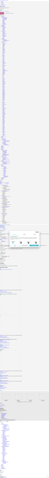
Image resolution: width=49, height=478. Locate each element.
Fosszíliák (4, 451)
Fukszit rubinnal (4, 65)
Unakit (3, 132)
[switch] (21, 242)
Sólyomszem (4, 117)
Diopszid (4, 60)
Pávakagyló (4, 102)
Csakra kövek (4, 138)
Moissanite (4, 95)
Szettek (3, 30)
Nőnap (2, 165)
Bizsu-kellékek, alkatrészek (6, 222)
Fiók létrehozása (3, 6)
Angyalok (4, 32)
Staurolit (3, 118)
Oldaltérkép (2, 417)
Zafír (3, 135)
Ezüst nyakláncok (5, 185)
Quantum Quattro (4, 108)
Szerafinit (4, 121)
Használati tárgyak (5, 33)
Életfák (3, 20)
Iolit (3, 75)
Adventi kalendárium (5, 17)
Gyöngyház (4, 69)
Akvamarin (4, 44)
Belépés (1, 10)
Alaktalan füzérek (4, 39)
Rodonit (3, 110)
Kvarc (3, 85)
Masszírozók (4, 209)
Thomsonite (4, 127)
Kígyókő (4, 81)
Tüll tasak (4, 24)
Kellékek (2, 156)
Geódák (3, 21)
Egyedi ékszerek (5, 191)
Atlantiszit (4, 50)
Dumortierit (4, 62)
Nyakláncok (4, 194)
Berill (3, 54)
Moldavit (2, 164)
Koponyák (4, 219)
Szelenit (3, 120)
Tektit (3, 126)
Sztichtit (3, 123)
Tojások (3, 220)
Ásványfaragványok (3, 31)
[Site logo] (3, 13)
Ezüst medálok (4, 427)
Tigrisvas (4, 129)
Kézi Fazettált (5, 152)
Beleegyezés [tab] (14, 234)
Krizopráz (4, 84)
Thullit (3, 128)
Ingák (3, 34)
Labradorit (4, 86)
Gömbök (4, 455)
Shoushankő (4, 114)
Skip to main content (6, 0)
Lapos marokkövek (5, 162)
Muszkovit (4, 97)
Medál (4, 169)
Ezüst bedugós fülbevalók (7, 189)
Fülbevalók (4, 27)
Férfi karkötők (4, 153)
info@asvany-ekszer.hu (2, 405)
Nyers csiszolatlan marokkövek (6, 163)
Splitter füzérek (4, 41)
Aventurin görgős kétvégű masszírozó (4, 383)
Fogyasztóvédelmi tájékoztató (4, 418)
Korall (3, 82)
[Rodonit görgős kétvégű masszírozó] (4, 375)
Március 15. (2, 160)
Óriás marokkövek (5, 205)
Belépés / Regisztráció (3, 468)
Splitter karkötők (4, 155)
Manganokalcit (4, 93)
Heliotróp (4, 71)
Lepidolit (4, 89)
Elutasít (15, 245)
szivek (3, 37)
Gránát (3, 68)
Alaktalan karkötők (5, 199)
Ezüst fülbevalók (5, 188)
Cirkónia (3, 57)
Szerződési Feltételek (3, 414)
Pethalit (3, 103)
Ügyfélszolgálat (3, 415)
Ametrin (3, 46)
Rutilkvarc (4, 112)
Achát (3, 42)
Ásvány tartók (4, 157)
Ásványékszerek (3, 26)
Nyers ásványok (4, 452)
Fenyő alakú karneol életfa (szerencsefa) (4, 337)
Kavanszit (4, 79)
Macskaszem (4, 90)
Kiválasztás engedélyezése (24, 245)
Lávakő (3, 88)
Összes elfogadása (34, 245)
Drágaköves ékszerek (5, 168)
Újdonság (2, 178)
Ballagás (2, 136)
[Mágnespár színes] (10, 370)
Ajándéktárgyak (4, 166)
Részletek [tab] (24, 234)
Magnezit (4, 91)
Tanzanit (3, 125)
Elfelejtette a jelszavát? (2, 11)
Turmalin (4, 131)
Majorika (4, 92)
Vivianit (3, 133)
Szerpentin (4, 122)
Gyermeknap (2, 147)
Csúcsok (5, 175)
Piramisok (4, 36)
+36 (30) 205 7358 (2, 404)
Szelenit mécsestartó (2, 388)
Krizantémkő (4, 83)
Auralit (3, 51)
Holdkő (3, 74)
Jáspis (3, 76)
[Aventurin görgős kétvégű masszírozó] (4, 380)
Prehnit (3, 107)
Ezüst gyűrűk (4, 190)
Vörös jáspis (4, 134)
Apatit (3, 47)
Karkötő (5, 172)
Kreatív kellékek (4, 159)
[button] (1, 340)
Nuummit (4, 99)
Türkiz (3, 130)
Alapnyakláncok (4, 461)
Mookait (3, 96)
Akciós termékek (3, 25)
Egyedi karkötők (4, 151)
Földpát (2, 145)
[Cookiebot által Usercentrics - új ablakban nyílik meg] (36, 232)
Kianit (3, 80)
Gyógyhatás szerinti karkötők (6, 154)
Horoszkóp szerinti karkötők (6, 202)
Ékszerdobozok (4, 449)
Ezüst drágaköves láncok (6, 426)
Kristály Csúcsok (4, 35)
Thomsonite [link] (1, 245)
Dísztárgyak (4, 215)
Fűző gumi (4, 158)
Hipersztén (4, 73)
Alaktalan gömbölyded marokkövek (6, 161)
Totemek (3, 38)
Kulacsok (4, 22)
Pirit (3, 105)
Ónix (3, 100)
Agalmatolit (2, 16)
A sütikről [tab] (34, 234)
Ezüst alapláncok (6, 144)
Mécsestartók (4, 23)
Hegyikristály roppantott (5, 70)
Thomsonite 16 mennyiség (3, 236)
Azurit (3, 53)
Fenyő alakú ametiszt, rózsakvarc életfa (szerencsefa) (6, 292)
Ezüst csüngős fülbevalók (6, 141)
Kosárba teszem (4, 237)
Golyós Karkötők (5, 198)
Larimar (3, 87)
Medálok (4, 29)
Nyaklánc (5, 173)
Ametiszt (4, 45)
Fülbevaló (5, 171)
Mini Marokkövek (4, 445)
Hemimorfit (4, 72)
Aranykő (4, 49)
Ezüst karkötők (4, 142)
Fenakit (3, 63)
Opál (3, 101)
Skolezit (3, 116)
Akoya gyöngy (4, 43)
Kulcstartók (4, 193)
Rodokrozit (4, 109)
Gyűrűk (3, 28)
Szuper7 (3, 124)
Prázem (3, 106)
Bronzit (3, 56)
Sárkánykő (4, 113)
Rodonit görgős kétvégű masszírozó (4, 378)
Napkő (3, 98)
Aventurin (4, 52)
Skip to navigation (2, 0)
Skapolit (3, 115)
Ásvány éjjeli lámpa (5, 18)
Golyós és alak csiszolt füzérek (6, 40)
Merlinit (3, 94)
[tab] (2, 240)
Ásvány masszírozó (5, 19)
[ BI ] (15, 419)
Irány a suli (2, 148)
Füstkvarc (4, 66)
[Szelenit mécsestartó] (2, 385)
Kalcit (3, 78)
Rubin (3, 111)
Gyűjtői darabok (4, 177)
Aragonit (4, 48)
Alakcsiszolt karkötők (5, 150)
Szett (4, 174)
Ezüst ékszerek (2, 139)
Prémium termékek (2, 12)
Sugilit (3, 119)
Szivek (3, 218)
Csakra (3, 59)
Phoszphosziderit (4, 104)
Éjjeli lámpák (4, 207)
